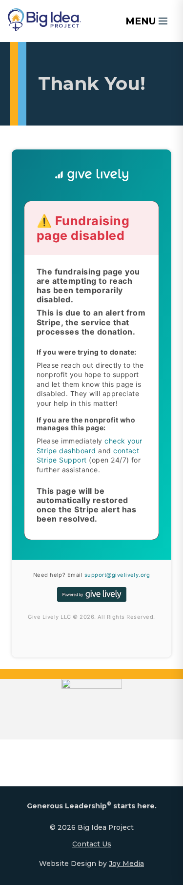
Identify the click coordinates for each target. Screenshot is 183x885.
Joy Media (126, 863)
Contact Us (91, 844)
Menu (140, 21)
